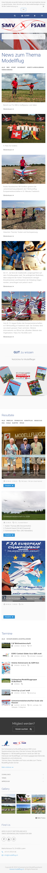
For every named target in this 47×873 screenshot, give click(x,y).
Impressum (6, 781)
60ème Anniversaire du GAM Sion (25, 663)
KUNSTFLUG (28, 420)
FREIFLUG (9, 420)
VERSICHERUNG (7, 70)
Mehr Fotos (41, 818)
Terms (4, 778)
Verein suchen (21, 729)
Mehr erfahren (6, 767)
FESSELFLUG (18, 420)
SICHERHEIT (21, 67)
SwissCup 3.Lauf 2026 (20, 691)
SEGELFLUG (38, 420)
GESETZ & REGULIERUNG (35, 67)
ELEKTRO (15, 423)
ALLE (3, 67)
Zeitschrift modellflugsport (23, 369)
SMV (8, 67)
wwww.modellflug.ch (17, 869)
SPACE (22, 423)
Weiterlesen (7, 109)
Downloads (6, 774)
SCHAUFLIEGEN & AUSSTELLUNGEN (18, 639)
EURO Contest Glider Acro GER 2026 (26, 654)
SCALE (8, 423)
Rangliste (8, 485)
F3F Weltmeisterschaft (21, 643)
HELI (3, 423)
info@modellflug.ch (11, 855)
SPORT (13, 67)
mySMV (26, 15)
